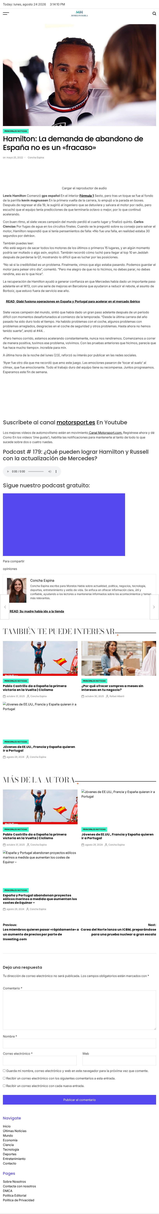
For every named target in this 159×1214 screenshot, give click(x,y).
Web (85, 1053)
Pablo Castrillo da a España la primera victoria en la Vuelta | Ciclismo (35, 688)
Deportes (9, 1154)
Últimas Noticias (14, 1131)
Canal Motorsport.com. (105, 433)
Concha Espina (36, 157)
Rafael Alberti (117, 696)
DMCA (7, 1191)
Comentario (12, 988)
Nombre (10, 1036)
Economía (10, 1140)
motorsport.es (76, 422)
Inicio (7, 1126)
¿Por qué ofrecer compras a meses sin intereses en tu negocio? (112, 688)
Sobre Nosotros (14, 1181)
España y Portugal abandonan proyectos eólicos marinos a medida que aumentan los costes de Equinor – (40, 899)
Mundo (8, 1135)
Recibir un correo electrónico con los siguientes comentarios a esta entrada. (60, 1078)
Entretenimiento (14, 1159)
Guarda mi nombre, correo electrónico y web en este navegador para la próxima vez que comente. (77, 1071)
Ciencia (8, 1145)
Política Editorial (14, 1195)
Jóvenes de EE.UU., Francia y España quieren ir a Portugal (39, 749)
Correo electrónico (18, 1053)
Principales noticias (15, 131)
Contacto (9, 1163)
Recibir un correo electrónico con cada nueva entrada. (45, 1086)
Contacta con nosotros (19, 1186)
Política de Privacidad (18, 1200)
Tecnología (11, 1149)
